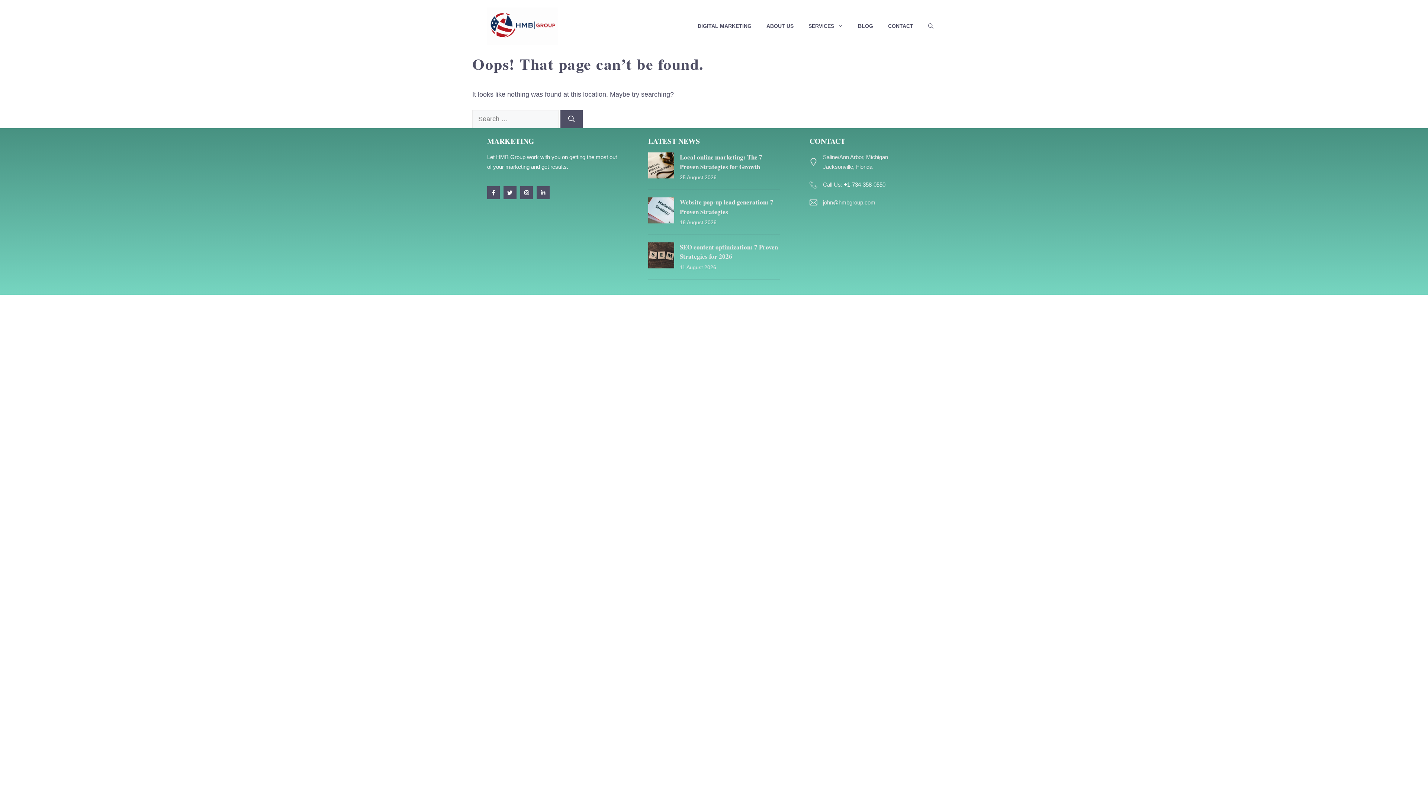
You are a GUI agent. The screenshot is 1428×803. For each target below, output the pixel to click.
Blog (865, 26)
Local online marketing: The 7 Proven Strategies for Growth (721, 161)
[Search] (571, 119)
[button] (931, 26)
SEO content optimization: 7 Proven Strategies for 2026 (729, 251)
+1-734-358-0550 (864, 184)
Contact (900, 26)
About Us (780, 26)
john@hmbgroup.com (849, 202)
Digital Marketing (725, 26)
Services (821, 26)
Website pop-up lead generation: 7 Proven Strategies (727, 206)
